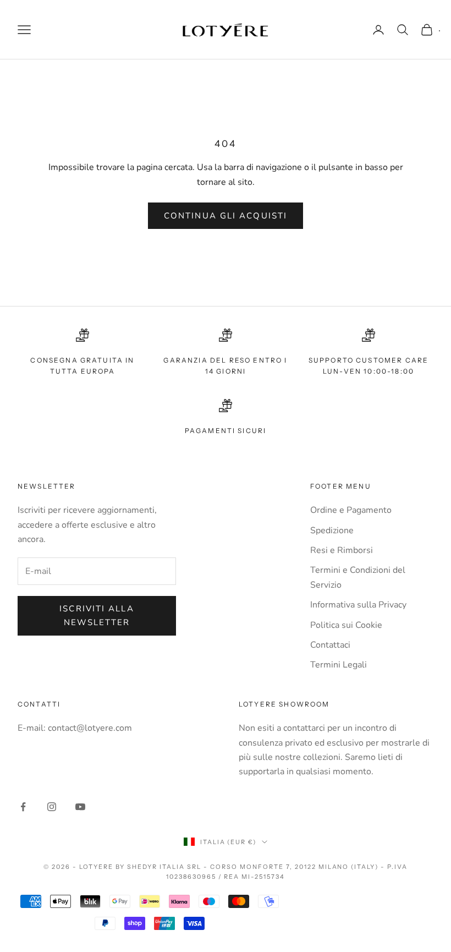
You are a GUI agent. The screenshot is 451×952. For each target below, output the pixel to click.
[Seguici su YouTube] (80, 806)
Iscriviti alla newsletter (96, 615)
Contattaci (330, 645)
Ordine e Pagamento (351, 510)
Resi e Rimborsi (341, 550)
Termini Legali (338, 665)
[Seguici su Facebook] (23, 806)
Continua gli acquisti (225, 215)
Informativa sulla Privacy (358, 605)
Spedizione (332, 530)
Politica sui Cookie (346, 625)
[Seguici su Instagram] (51, 806)
